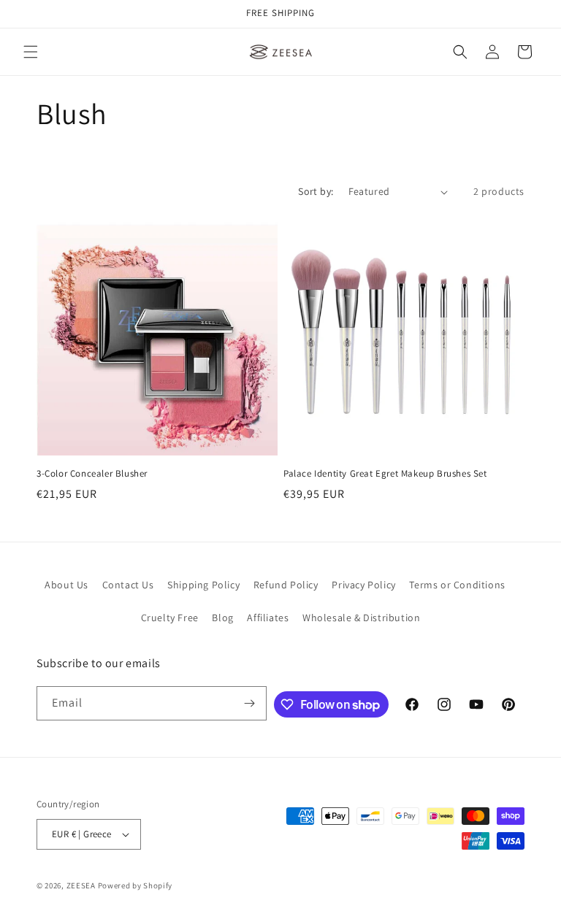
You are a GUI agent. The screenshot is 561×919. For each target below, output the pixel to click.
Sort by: (315, 191)
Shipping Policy (203, 584)
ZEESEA (81, 885)
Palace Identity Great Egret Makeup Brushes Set (385, 474)
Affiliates (268, 617)
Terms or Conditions (457, 584)
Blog (222, 617)
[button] (31, 52)
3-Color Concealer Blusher (92, 474)
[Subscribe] (250, 703)
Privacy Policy (363, 584)
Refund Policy (285, 584)
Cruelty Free (170, 617)
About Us (66, 584)
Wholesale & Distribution (361, 617)
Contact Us (128, 584)
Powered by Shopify (135, 885)
